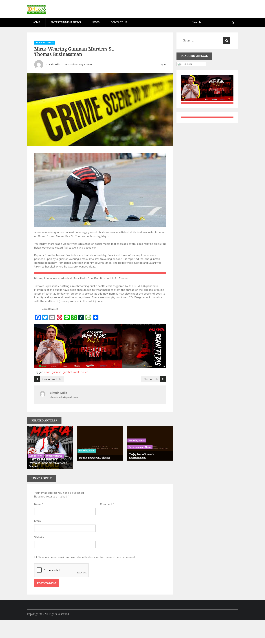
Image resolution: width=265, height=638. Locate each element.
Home (36, 22)
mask (76, 372)
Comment (107, 504)
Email (38, 520)
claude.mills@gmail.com (64, 397)
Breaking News (45, 42)
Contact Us (119, 22)
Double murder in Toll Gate (94, 457)
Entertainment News (66, 22)
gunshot (67, 372)
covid (47, 372)
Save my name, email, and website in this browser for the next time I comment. (87, 557)
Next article (151, 379)
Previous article (51, 379)
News (96, 22)
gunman (56, 372)
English (187, 63)
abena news (36, 456)
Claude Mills (53, 64)
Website (39, 537)
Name (38, 504)
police (84, 372)
